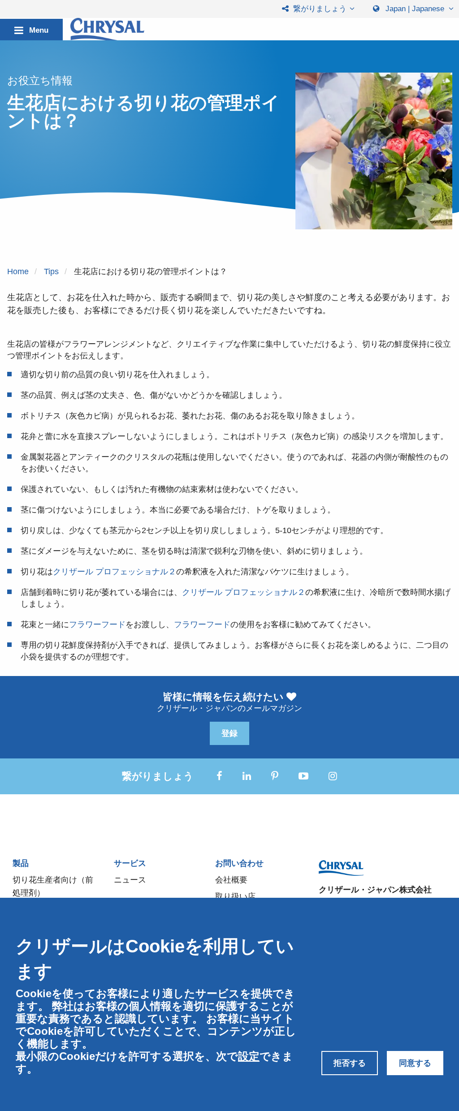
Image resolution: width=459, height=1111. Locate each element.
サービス (130, 863)
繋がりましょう (318, 8)
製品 (21, 863)
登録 (229, 733)
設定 (249, 1056)
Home (18, 271)
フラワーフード (97, 624)
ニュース (130, 879)
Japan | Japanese (414, 8)
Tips (51, 271)
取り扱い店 (235, 896)
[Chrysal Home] (107, 30)
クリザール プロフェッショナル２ (114, 571)
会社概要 (231, 879)
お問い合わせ (239, 863)
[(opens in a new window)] (219, 776)
